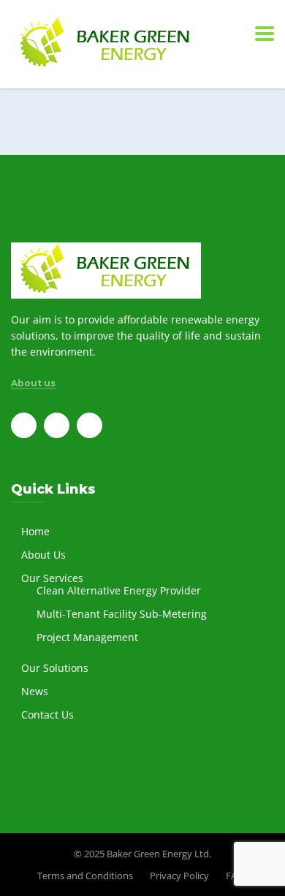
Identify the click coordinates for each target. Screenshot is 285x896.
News (34, 691)
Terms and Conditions (85, 875)
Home (35, 531)
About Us (43, 555)
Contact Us (47, 714)
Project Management (87, 637)
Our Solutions (54, 668)
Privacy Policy (179, 875)
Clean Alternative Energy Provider (119, 590)
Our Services (52, 578)
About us (33, 383)
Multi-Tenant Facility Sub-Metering (122, 614)
